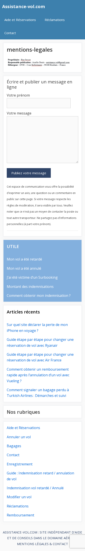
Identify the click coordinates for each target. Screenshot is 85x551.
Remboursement (20, 515)
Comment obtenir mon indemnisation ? (39, 295)
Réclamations (55, 20)
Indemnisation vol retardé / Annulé (35, 488)
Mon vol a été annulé (24, 268)
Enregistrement (19, 464)
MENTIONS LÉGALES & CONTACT (42, 544)
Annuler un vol (19, 437)
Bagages (14, 446)
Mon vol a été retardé (24, 259)
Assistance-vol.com (23, 6)
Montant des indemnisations (30, 286)
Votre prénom (18, 95)
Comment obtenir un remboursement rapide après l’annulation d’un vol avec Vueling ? (38, 375)
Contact (10, 33)
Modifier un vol (19, 497)
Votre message (19, 113)
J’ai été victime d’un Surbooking (32, 277)
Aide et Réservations (20, 20)
